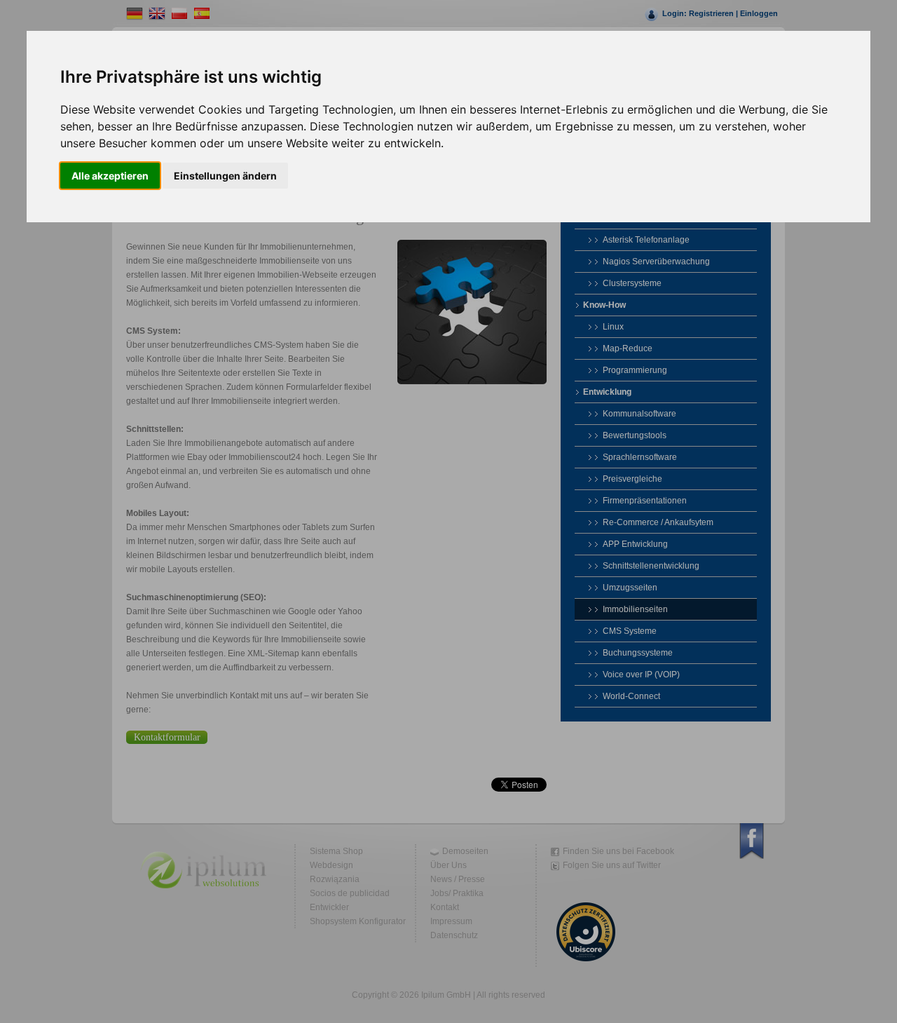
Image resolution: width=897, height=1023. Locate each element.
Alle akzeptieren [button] (110, 176)
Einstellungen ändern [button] (225, 176)
